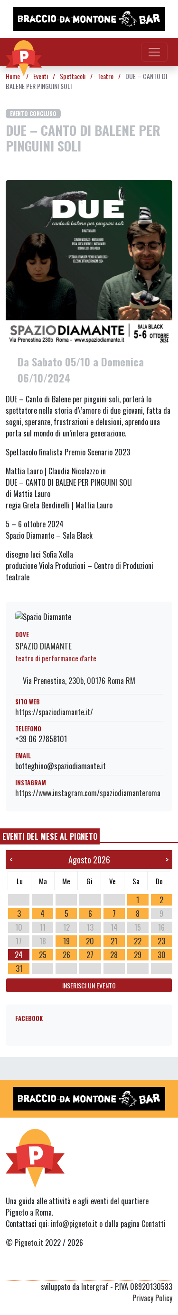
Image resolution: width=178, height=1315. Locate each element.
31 (19, 968)
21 (114, 941)
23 (161, 941)
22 (137, 941)
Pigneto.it (29, 1242)
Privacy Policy (152, 1298)
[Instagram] (148, 1269)
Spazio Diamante (43, 646)
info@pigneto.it (74, 1223)
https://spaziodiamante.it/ (54, 712)
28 (114, 954)
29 (137, 954)
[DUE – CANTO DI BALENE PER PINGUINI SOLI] (89, 262)
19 (66, 941)
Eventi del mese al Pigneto (49, 836)
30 (162, 954)
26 (66, 954)
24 (19, 954)
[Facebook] (166, 1269)
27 (90, 954)
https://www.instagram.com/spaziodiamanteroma (87, 793)
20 (90, 941)
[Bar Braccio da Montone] (89, 19)
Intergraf (94, 1286)
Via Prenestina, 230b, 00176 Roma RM (78, 680)
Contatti (153, 1223)
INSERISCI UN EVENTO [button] (89, 985)
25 (43, 954)
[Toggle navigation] (154, 52)
